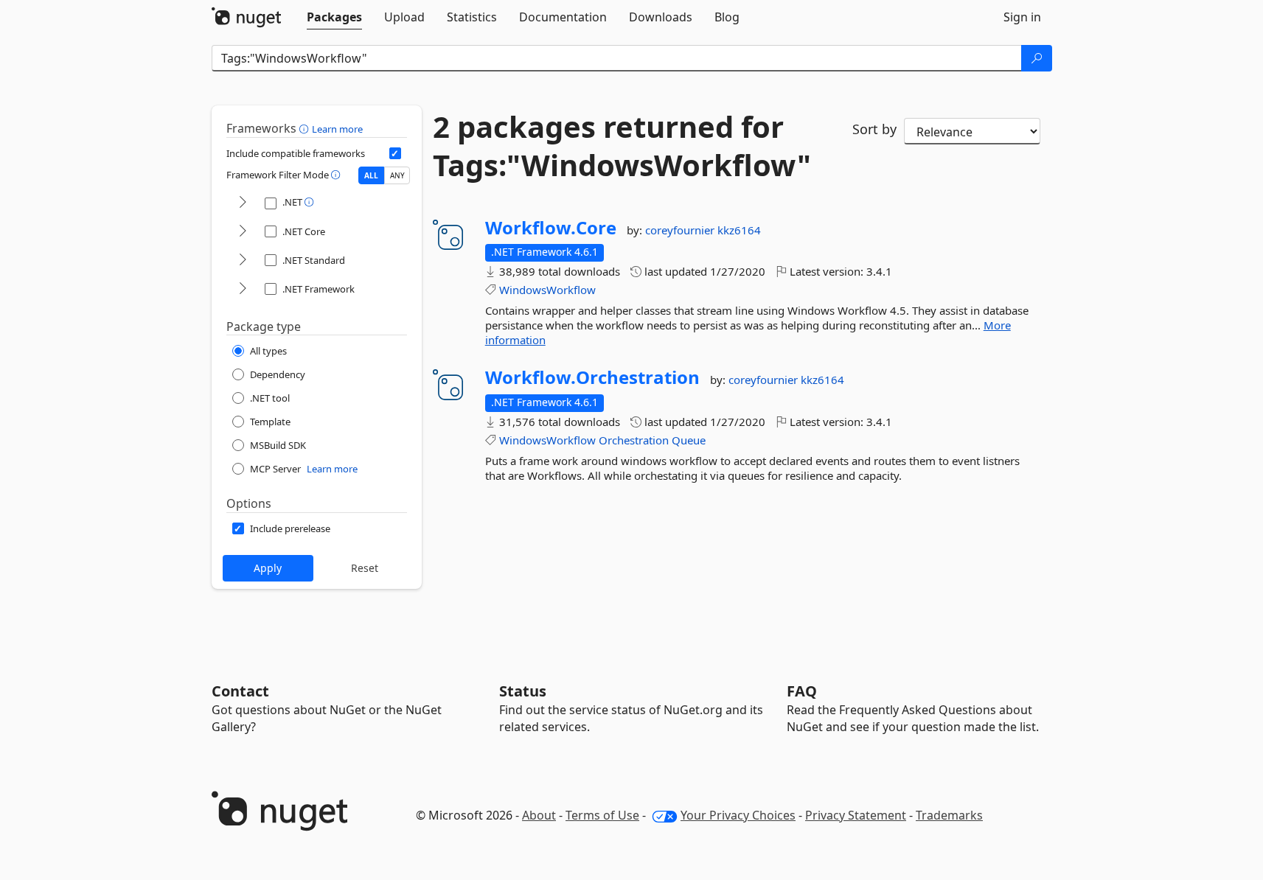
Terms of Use (602, 815)
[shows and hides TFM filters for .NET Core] (242, 231)
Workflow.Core (550, 228)
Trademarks (949, 815)
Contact (240, 691)
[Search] (1036, 58)
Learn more (337, 129)
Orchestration (634, 440)
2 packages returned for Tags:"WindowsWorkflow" (622, 146)
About (539, 815)
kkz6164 (739, 230)
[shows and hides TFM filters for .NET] (242, 203)
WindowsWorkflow (547, 289)
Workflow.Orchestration (592, 377)
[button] (305, 128)
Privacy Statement (855, 815)
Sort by (874, 129)
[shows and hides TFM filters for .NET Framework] (242, 289)
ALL (371, 175)
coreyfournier (681, 230)
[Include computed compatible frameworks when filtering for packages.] (395, 153)
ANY (397, 175)
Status (522, 691)
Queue (689, 440)
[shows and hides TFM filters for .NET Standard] (242, 260)
